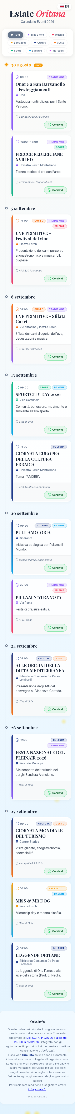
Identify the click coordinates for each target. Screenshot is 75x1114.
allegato (61, 1037)
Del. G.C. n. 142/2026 (39, 1037)
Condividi (57, 124)
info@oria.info (37, 1089)
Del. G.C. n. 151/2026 (26, 1042)
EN (67, 6)
